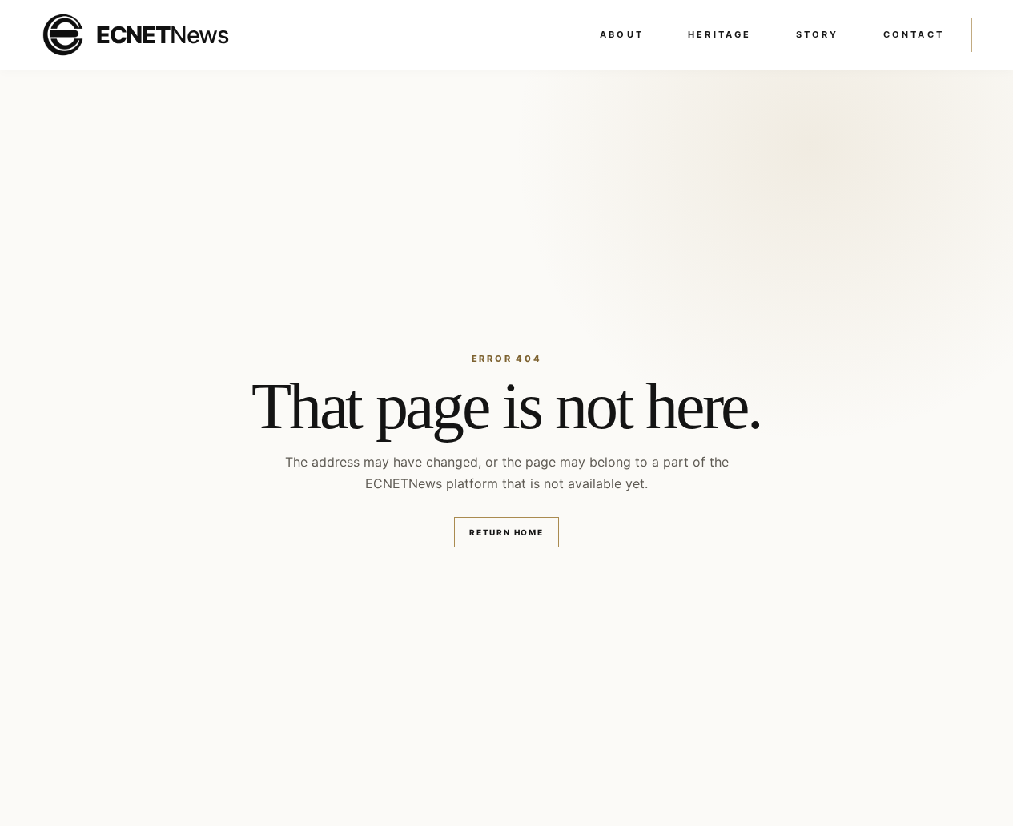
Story (817, 34)
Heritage (720, 34)
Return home (506, 532)
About (622, 34)
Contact (913, 34)
